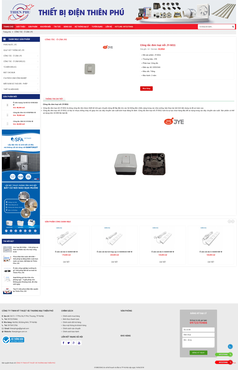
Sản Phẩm (32, 27)
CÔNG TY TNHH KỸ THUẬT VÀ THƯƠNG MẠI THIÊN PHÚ (35, 363)
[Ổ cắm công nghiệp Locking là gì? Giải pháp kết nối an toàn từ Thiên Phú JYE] (7, 270)
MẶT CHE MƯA (9, 73)
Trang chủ (8, 27)
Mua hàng (146, 88)
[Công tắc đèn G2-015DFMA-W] (7, 114)
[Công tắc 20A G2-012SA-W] (7, 123)
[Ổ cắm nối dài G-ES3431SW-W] (211, 237)
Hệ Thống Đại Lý (82, 27)
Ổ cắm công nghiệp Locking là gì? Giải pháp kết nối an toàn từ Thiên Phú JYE (25, 270)
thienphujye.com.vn (19, 332)
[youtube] (79, 343)
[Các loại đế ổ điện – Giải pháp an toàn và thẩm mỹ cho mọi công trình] (7, 249)
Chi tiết (66, 262)
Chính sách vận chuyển (71, 328)
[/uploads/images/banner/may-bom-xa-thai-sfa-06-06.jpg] (21, 208)
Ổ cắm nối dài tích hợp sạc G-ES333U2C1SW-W (114, 252)
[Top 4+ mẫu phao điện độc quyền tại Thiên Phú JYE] (7, 291)
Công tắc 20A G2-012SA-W (23, 121)
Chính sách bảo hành (70, 332)
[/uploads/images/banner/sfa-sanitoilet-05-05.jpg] (21, 156)
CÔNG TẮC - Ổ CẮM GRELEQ (14, 61)
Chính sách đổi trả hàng (71, 322)
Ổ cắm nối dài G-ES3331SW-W (162, 252)
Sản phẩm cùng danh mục (58, 222)
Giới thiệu (20, 27)
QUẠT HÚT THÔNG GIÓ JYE (13, 50)
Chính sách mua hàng (71, 316)
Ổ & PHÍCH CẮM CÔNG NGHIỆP (15, 78)
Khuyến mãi (45, 27)
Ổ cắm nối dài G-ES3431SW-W (211, 252)
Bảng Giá (68, 27)
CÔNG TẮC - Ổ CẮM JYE (23, 32)
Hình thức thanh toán (70, 319)
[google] (74, 343)
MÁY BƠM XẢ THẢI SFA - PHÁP (15, 84)
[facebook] (63, 343)
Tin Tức (57, 27)
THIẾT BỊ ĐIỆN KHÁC (11, 89)
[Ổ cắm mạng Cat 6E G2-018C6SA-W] (7, 105)
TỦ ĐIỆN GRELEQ (9, 67)
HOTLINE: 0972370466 (124, 27)
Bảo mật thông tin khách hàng (74, 325)
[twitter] (68, 343)
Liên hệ (108, 27)
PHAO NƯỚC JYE (10, 45)
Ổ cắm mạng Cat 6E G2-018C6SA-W (25, 104)
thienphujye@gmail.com (19, 328)
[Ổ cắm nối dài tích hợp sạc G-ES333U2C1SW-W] (114, 237)
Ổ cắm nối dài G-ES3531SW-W (66, 252)
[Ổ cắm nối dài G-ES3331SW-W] (163, 237)
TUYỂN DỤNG (97, 27)
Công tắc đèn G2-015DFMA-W (24, 112)
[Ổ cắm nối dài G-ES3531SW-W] (66, 237)
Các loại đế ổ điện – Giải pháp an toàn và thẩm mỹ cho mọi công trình (25, 249)
